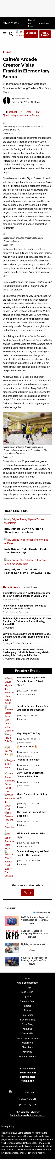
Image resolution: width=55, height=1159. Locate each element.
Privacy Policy (7, 1126)
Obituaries (27, 1043)
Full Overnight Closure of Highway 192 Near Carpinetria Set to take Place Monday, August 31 (27, 621)
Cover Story (28, 1024)
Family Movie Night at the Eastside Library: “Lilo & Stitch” (31, 681)
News (27, 978)
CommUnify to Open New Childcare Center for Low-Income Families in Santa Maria (26, 594)
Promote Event (27, 1001)
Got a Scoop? (45, 34)
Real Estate (27, 1015)
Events (27, 1010)
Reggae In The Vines (28, 759)
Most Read (30, 587)
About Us (27, 1029)
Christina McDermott (17, 612)
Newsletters (43, 23)
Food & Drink (27, 992)
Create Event (27, 1068)
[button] (27, 921)
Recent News (11, 587)
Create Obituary (27, 1072)
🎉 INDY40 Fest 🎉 (27, 746)
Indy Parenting (27, 1020)
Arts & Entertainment (27, 983)
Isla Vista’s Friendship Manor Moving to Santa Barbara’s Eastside (24, 607)
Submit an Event (31, 23)
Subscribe (31, 33)
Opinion (27, 996)
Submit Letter (27, 1076)
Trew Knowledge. (12, 1153)
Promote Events (27, 1056)
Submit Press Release (27, 1038)
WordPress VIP (38, 1153)
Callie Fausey (13, 599)
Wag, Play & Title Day (28, 733)
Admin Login (27, 1081)
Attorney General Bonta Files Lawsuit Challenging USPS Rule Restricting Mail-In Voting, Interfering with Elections (26, 652)
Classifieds (27, 1047)
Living (7, 52)
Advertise (28, 1052)
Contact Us (27, 1033)
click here (42, 1149)
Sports (27, 1006)
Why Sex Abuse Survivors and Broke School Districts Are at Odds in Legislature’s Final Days (27, 637)
